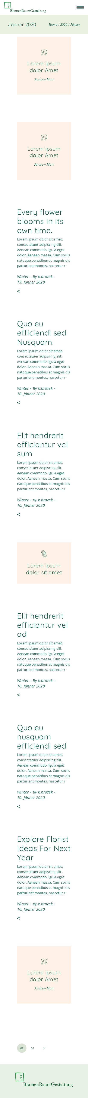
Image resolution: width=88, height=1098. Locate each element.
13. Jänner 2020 (31, 282)
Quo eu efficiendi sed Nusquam (41, 332)
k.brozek (45, 276)
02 (32, 1048)
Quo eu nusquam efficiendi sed (41, 736)
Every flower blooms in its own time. (40, 221)
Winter (23, 276)
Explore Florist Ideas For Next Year (44, 848)
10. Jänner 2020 (31, 393)
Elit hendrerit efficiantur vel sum (42, 444)
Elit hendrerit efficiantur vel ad (42, 625)
